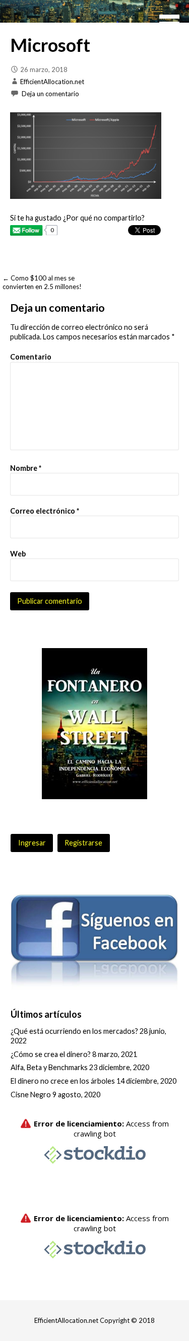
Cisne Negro (31, 1094)
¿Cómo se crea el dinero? (51, 1054)
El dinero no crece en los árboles (63, 1081)
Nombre (25, 468)
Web (18, 553)
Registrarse (83, 842)
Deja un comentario (50, 94)
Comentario (30, 356)
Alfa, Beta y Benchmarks (49, 1067)
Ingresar (32, 842)
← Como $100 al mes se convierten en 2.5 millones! (42, 282)
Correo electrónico (44, 511)
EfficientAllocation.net (52, 82)
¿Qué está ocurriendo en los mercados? (74, 1031)
